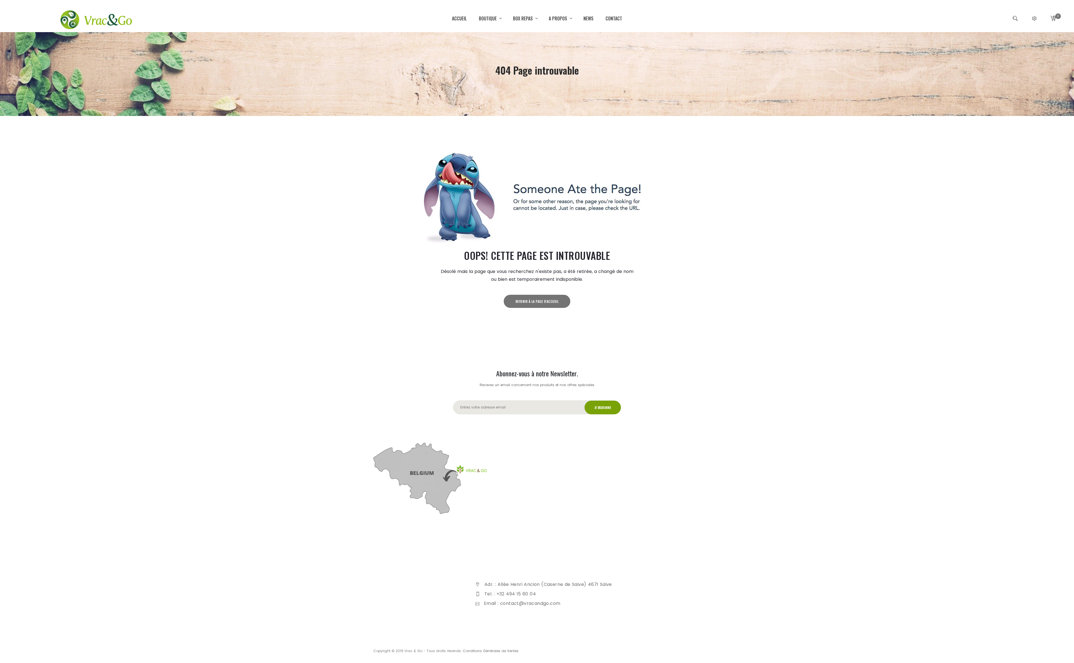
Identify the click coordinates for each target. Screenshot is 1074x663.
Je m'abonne (602, 407)
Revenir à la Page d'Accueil (537, 301)
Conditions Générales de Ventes (491, 651)
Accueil (459, 18)
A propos (558, 18)
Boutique (488, 18)
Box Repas (523, 18)
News (588, 18)
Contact (614, 18)
